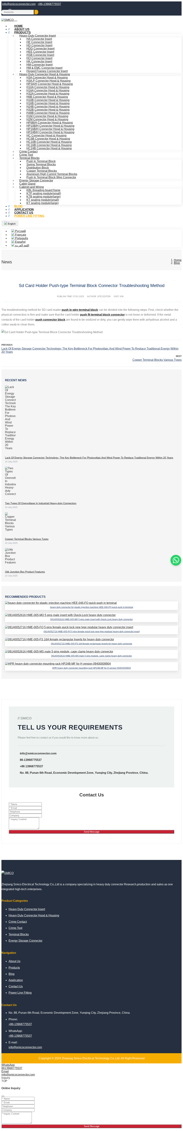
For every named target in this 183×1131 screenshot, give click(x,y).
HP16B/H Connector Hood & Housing (50, 129)
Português (21, 238)
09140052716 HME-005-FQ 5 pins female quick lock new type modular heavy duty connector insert (92, 631)
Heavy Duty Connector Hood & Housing (44, 74)
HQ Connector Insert (39, 58)
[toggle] (15, 20)
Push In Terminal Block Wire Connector (51, 177)
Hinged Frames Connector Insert (47, 71)
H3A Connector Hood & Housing (47, 77)
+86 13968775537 (31, 766)
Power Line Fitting (29, 215)
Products (22, 32)
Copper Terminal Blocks (41, 170)
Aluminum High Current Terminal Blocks (51, 174)
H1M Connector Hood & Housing (47, 116)
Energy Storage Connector (36, 180)
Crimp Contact (28, 151)
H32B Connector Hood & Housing (48, 109)
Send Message (91, 831)
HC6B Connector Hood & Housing (48, 138)
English (11, 223)
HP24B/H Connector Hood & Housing (50, 132)
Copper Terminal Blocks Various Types (157, 359)
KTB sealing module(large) (43, 196)
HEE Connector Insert (40, 51)
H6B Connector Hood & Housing (47, 96)
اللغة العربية (21, 245)
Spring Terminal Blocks (41, 164)
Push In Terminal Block (41, 161)
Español (20, 241)
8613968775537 (11, 1068)
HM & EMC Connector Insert (44, 67)
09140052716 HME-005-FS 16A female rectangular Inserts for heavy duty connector (91, 643)
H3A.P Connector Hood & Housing (48, 80)
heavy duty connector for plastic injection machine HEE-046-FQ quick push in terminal (91, 607)
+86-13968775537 (49, 4)
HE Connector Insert (39, 42)
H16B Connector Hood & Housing (48, 103)
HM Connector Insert (39, 64)
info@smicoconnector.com (19, 4)
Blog (11, 973)
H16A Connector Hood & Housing (47, 90)
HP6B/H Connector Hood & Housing (49, 122)
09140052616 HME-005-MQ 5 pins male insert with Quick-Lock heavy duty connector (91, 619)
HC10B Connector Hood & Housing (49, 141)
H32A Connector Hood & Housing (47, 93)
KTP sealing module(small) (43, 193)
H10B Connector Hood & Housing (48, 100)
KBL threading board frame (43, 190)
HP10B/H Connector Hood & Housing (50, 125)
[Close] (2, 1096)
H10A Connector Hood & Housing (47, 87)
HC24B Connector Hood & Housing (49, 148)
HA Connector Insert (39, 38)
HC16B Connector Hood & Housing (49, 145)
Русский (20, 231)
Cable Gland (27, 183)
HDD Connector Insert (40, 48)
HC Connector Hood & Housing (46, 135)
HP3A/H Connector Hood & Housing (49, 83)
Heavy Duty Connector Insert (37, 35)
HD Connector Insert (39, 45)
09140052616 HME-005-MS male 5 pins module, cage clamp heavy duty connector (91, 656)
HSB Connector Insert (40, 55)
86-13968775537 (31, 759)
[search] (36, 12)
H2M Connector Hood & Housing (47, 119)
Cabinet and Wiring (31, 186)
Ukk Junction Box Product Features (25, 571)
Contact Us (16, 986)
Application (16, 980)
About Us (14, 961)
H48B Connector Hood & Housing (48, 112)
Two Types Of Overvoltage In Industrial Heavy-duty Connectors (40, 503)
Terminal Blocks (29, 158)
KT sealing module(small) (42, 199)
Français (20, 234)
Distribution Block (37, 167)
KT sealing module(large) (42, 203)
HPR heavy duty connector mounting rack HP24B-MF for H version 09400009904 (91, 668)
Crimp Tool (26, 154)
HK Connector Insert (39, 61)
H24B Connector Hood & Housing (48, 106)
